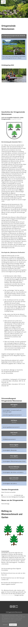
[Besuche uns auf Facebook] (11, 606)
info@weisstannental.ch (9, 439)
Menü (24, 2)
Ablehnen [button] (5, 624)
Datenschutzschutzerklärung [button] (9, 621)
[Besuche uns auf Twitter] (14, 606)
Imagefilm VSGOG (16, 119)
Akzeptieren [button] (13, 624)
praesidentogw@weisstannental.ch (12, 415)
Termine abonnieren (8, 495)
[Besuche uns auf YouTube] (16, 606)
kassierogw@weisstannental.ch (11, 427)
